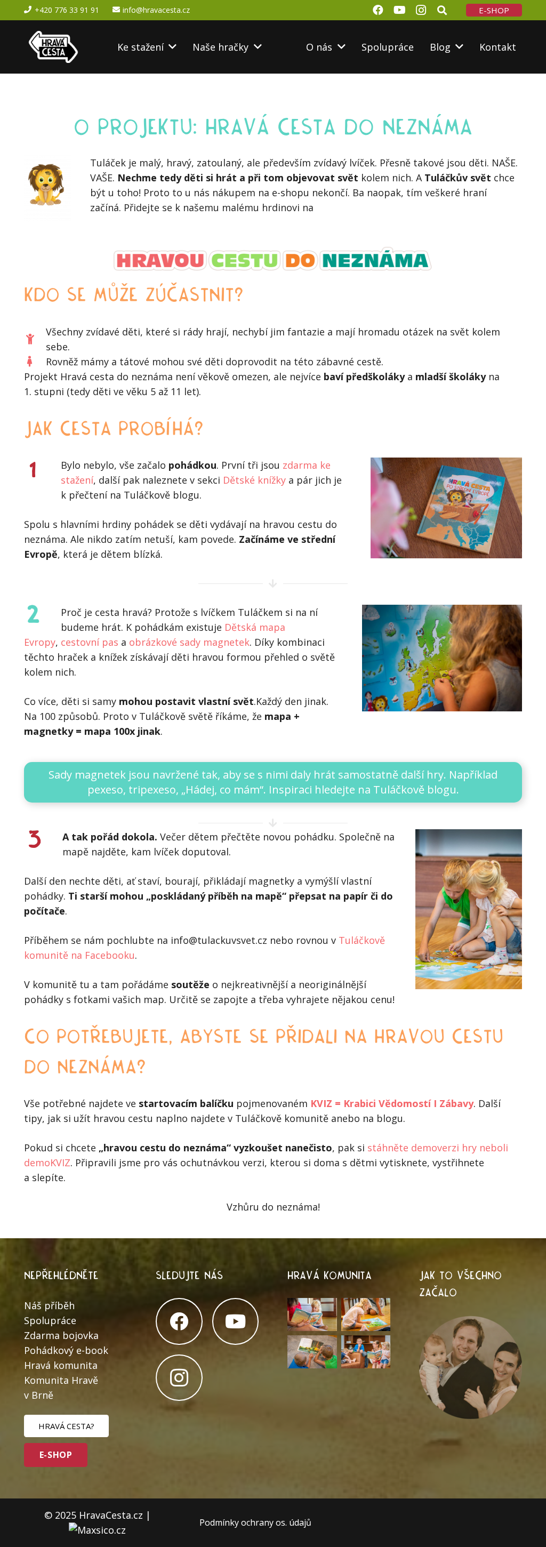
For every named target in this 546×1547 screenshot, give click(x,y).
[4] (312, 1351)
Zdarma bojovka (61, 1335)
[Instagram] (179, 1377)
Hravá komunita (61, 1365)
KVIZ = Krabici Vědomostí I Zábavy (391, 1103)
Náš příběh (49, 1305)
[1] (366, 1351)
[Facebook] (179, 1321)
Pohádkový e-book (66, 1350)
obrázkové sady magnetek (189, 642)
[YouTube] (235, 1321)
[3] (366, 1314)
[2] (312, 1314)
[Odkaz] (52, 47)
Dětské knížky (254, 480)
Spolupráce (50, 1320)
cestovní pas (89, 642)
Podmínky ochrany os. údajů (255, 1522)
